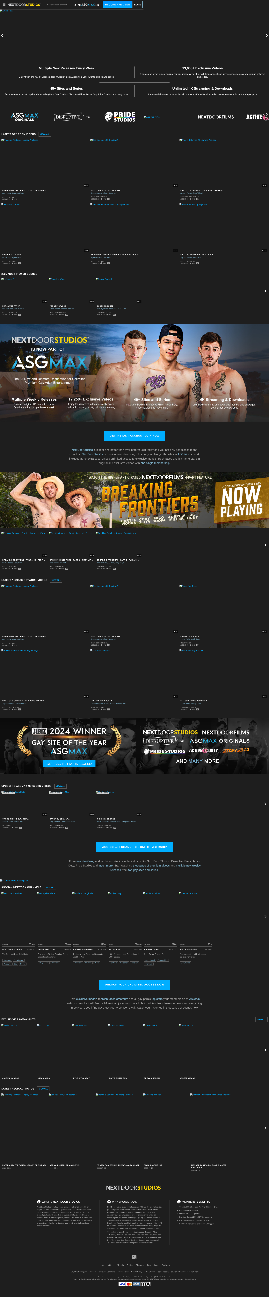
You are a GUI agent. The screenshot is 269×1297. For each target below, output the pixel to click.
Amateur (88, 963)
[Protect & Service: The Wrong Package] (119, 1128)
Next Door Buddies (58, 312)
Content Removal (190, 1279)
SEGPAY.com (154, 1279)
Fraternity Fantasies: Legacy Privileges (24, 190)
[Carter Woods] (196, 1050)
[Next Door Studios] (18, 916)
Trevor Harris (115, 822)
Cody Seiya (18, 563)
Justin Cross (18, 822)
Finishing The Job (11, 255)
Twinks (22, 964)
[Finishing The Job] (166, 1128)
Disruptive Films (98, 707)
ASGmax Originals (188, 707)
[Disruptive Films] (71, 117)
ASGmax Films (151, 949)
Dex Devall (107, 258)
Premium (7, 964)
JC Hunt (63, 563)
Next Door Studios (12, 949)
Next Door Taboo (9, 197)
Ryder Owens (96, 193)
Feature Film (162, 960)
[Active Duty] (125, 916)
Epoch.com (85, 1279)
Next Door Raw (9, 261)
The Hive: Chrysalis (102, 701)
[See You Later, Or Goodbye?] (72, 1128)
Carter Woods (55, 309)
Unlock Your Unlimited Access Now (134, 984)
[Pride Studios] (119, 117)
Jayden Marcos (186, 193)
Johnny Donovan (109, 193)
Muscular (134, 963)
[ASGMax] (24, 4)
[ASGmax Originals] (23, 117)
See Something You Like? (193, 701)
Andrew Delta (121, 704)
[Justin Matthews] (125, 1050)
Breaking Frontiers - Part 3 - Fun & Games (119, 560)
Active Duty (7, 825)
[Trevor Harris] (160, 1050)
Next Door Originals (100, 197)
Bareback (124, 963)
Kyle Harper (16, 258)
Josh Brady (6, 193)
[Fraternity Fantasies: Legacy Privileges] (24, 1128)
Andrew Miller (102, 563)
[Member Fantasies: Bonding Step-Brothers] (213, 1128)
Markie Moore (149, 1220)
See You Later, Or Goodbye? (106, 190)
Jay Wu (133, 822)
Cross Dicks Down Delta (15, 819)
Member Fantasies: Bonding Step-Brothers (114, 255)
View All (44, 134)
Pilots (97, 963)
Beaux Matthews (18, 193)
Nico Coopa (6, 258)
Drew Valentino (199, 193)
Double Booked (105, 306)
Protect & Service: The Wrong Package (201, 190)
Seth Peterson (19, 309)
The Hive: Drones (106, 819)
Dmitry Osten (196, 704)
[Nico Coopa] (54, 1050)
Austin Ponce (185, 704)
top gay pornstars (147, 1218)
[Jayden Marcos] (18, 1050)
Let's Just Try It (11, 306)
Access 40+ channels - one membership (134, 847)
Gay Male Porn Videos (142, 1212)
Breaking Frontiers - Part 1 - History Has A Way (28, 560)
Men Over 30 (185, 643)
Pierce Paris (185, 639)
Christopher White (68, 822)
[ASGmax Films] (168, 117)
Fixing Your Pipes (189, 636)
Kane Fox (122, 309)
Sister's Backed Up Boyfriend (196, 255)
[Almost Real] (71, 36)
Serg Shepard (55, 822)
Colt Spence (125, 822)
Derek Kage (195, 639)
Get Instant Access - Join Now (134, 435)
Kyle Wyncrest (96, 258)
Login (137, 4)
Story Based (18, 960)
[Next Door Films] (216, 117)
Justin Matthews (97, 704)
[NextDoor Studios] (134, 1187)
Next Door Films (104, 312)
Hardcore (7, 960)
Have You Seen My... (60, 819)
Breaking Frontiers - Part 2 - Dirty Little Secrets (77, 560)
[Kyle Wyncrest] (89, 1050)
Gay (15, 964)
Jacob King (197, 258)
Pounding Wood (58, 306)
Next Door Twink (187, 261)
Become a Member (117, 4)
